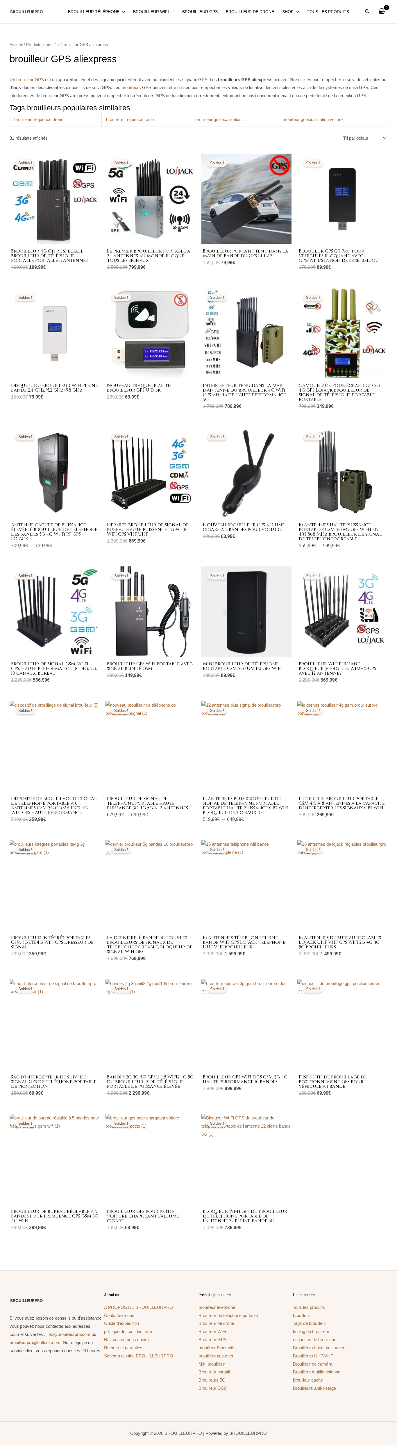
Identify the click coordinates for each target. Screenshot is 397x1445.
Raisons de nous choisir (127, 1339)
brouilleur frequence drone (38, 119)
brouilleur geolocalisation (218, 119)
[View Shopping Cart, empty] (381, 11)
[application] (122, 11)
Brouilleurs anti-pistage (314, 1388)
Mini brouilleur (212, 1364)
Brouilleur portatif (214, 1371)
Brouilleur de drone (216, 1323)
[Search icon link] (367, 12)
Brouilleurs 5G (212, 1380)
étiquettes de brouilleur (314, 1339)
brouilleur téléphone (217, 1307)
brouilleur (301, 1315)
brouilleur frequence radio (130, 119)
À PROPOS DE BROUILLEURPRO (138, 1307)
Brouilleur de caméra (312, 1364)
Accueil (16, 44)
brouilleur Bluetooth (217, 1347)
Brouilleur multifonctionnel (317, 1371)
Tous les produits (309, 1307)
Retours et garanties (123, 1347)
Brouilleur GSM (213, 1388)
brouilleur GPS (30, 79)
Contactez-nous (119, 1315)
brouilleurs (131, 87)
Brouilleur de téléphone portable (228, 1315)
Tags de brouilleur (309, 1323)
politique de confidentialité (128, 1331)
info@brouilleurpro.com (68, 1334)
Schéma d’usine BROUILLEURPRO (138, 1355)
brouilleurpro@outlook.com (35, 1342)
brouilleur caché (308, 1380)
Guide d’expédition (121, 1323)
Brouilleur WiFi (212, 1331)
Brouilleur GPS (213, 1339)
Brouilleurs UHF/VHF (313, 1355)
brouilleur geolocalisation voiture (312, 119)
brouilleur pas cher (216, 1355)
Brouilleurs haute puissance (319, 1347)
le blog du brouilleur (311, 1331)
